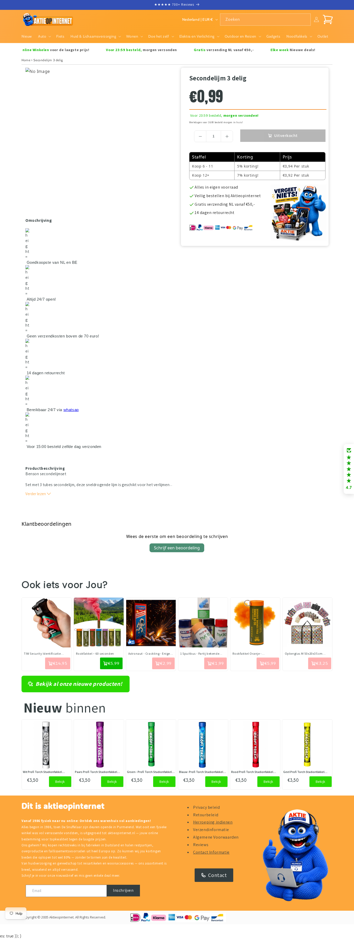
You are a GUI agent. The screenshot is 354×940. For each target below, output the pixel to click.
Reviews (200, 844)
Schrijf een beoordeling (177, 548)
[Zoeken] (304, 19)
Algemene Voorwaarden (216, 837)
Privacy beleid (206, 807)
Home (26, 60)
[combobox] (265, 19)
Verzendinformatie (211, 829)
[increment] (227, 136)
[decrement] (200, 136)
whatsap (71, 409)
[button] (44, 36)
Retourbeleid (205, 815)
